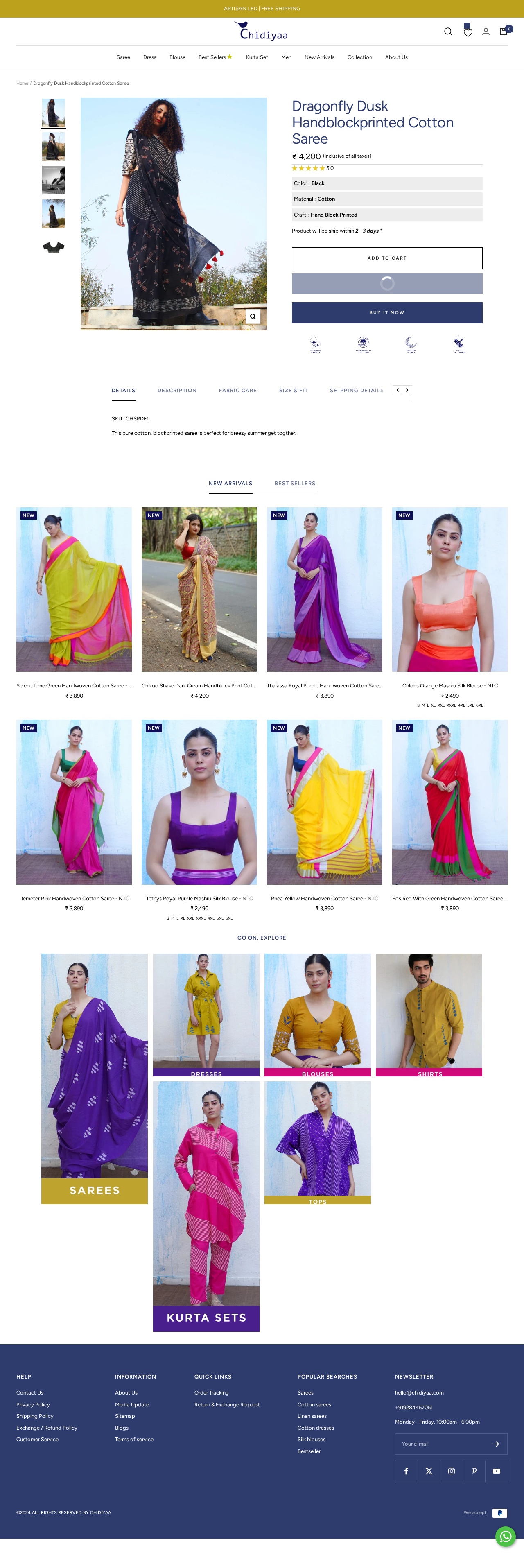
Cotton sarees (314, 1404)
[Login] (486, 31)
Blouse (177, 57)
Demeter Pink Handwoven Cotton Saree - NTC (74, 898)
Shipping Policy (35, 1416)
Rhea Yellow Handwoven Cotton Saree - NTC (324, 898)
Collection (360, 57)
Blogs (122, 1428)
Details (124, 390)
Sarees (306, 1393)
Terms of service (134, 1439)
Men (286, 57)
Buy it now (387, 312)
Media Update (132, 1404)
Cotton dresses (316, 1428)
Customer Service (37, 1439)
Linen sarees (312, 1416)
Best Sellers (216, 57)
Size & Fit (293, 390)
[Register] (495, 1444)
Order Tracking (211, 1393)
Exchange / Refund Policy (46, 1428)
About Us (396, 57)
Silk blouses (311, 1439)
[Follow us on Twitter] (429, 1471)
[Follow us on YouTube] (496, 1471)
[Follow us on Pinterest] (474, 1471)
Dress (149, 57)
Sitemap (125, 1416)
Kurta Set (257, 57)
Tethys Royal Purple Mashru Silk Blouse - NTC (199, 898)
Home (22, 83)
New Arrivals (319, 57)
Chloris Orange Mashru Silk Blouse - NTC (450, 686)
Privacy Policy (33, 1404)
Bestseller (309, 1451)
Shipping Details (357, 390)
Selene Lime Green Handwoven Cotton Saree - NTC (74, 686)
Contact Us (29, 1393)
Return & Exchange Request (227, 1404)
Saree (123, 57)
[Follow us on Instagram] (451, 1471)
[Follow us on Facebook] (406, 1471)
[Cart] (503, 31)
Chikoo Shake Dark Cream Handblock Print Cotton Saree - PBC (199, 686)
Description (177, 390)
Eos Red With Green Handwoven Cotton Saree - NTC (450, 898)
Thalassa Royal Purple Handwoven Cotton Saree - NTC (324, 686)
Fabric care (238, 390)
